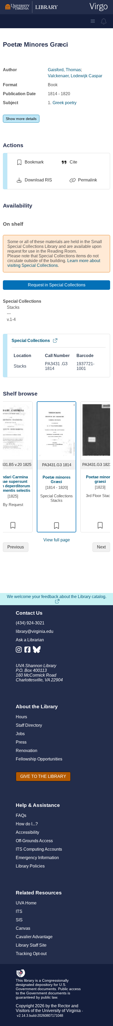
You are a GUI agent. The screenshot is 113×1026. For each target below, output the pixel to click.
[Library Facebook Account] (28, 650)
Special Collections (31, 340)
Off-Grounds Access (34, 841)
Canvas (23, 928)
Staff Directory (29, 725)
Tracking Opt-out (31, 953)
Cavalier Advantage (34, 937)
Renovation (26, 750)
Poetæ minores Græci (56, 479)
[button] (92, 21)
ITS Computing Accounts (39, 849)
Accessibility (27, 832)
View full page (56, 540)
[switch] (30, 162)
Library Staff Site (31, 945)
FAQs (21, 815)
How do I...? (27, 824)
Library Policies (30, 866)
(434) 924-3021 (30, 623)
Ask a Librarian (30, 640)
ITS (19, 911)
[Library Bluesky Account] (37, 650)
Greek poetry (64, 102)
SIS (19, 920)
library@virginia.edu (34, 631)
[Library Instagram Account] (20, 650)
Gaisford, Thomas (64, 70)
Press (21, 742)
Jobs (20, 733)
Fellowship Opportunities (39, 759)
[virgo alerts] (104, 21)
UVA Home (26, 903)
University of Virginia (61, 1010)
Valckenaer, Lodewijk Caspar (75, 76)
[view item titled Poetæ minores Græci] (56, 430)
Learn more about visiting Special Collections (53, 263)
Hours (21, 717)
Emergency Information (37, 857)
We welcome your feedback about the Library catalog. (56, 596)
